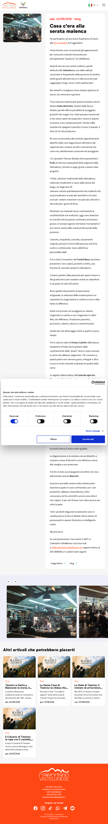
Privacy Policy (49, 814)
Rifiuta (53, 439)
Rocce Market (61, 43)
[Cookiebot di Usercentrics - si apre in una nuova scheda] (93, 383)
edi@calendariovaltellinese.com (67, 547)
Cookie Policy (59, 814)
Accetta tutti (88, 439)
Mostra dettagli (93, 431)
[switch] (41, 421)
